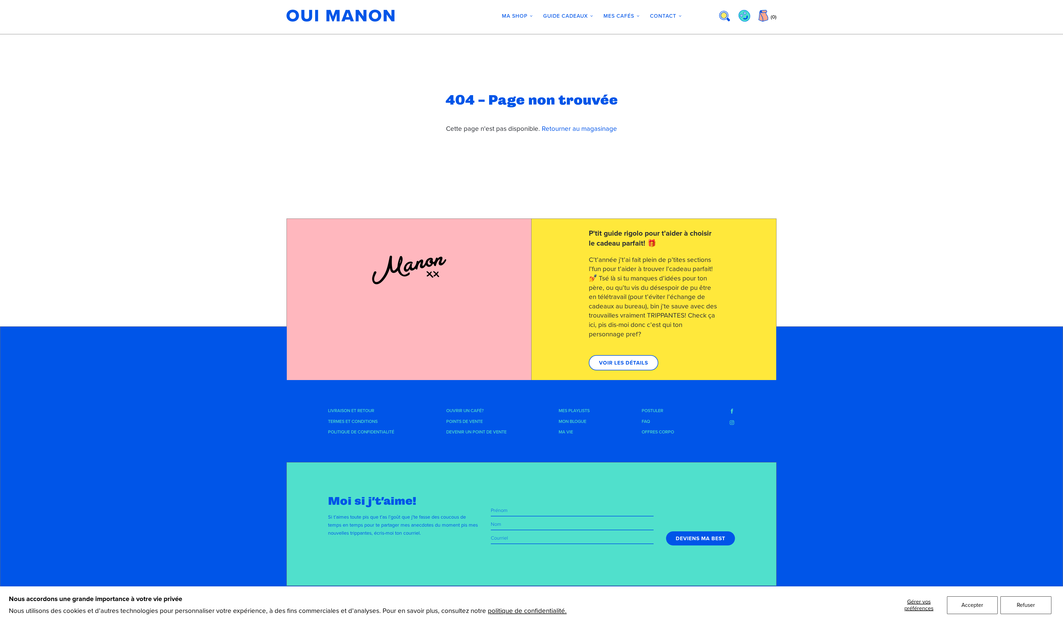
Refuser (1026, 605)
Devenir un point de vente (476, 432)
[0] (763, 16)
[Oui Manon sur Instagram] (732, 422)
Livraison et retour (351, 411)
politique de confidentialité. (527, 611)
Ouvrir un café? (465, 411)
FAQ (646, 421)
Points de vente (464, 421)
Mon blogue (572, 421)
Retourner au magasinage (579, 129)
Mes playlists (574, 411)
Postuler (652, 411)
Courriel (499, 537)
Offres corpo (658, 432)
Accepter (972, 605)
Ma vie (566, 432)
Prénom (499, 510)
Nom (496, 524)
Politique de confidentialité (361, 432)
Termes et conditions (353, 421)
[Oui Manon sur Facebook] (732, 411)
